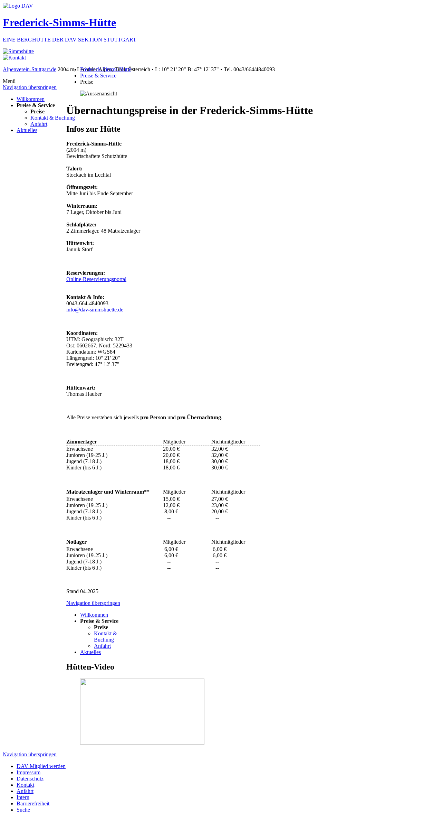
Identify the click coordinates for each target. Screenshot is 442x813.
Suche (23, 810)
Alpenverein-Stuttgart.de (29, 69)
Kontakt (25, 785)
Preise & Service (98, 75)
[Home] (18, 51)
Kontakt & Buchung (52, 118)
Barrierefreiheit (33, 803)
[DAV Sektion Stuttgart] (18, 6)
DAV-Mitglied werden (41, 766)
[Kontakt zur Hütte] (14, 57)
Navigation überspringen (30, 87)
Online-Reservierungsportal (96, 279)
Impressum (28, 772)
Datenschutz (30, 779)
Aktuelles (27, 130)
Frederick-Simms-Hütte (105, 69)
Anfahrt (38, 124)
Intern (23, 797)
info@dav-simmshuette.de (94, 309)
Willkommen (31, 99)
